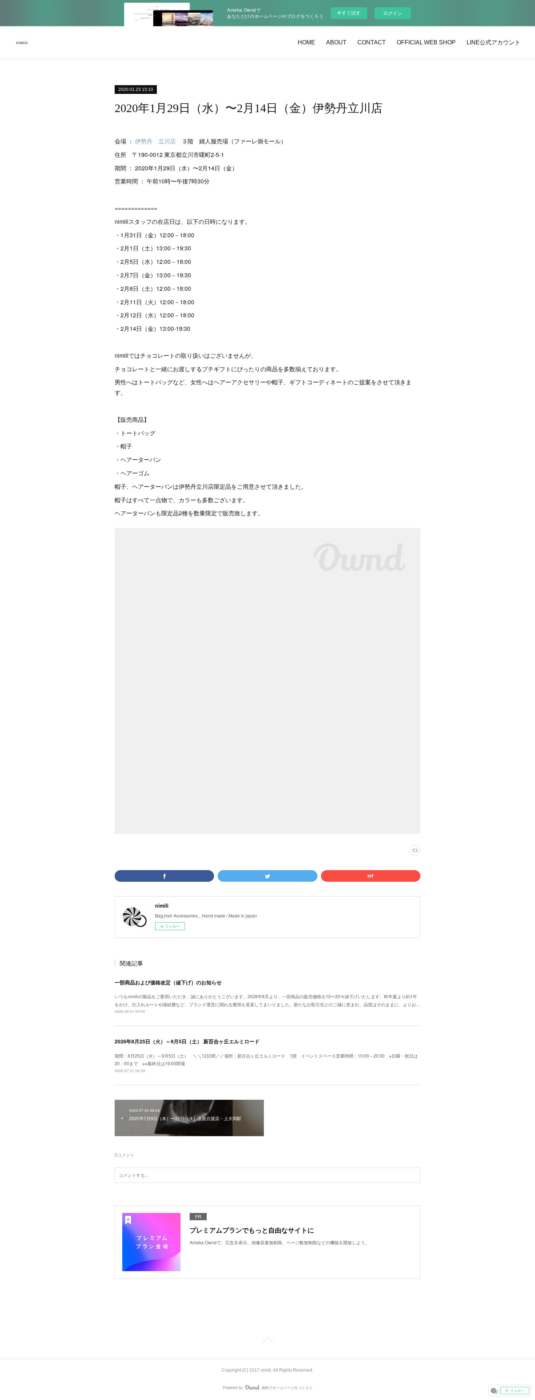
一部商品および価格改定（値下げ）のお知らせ (168, 982)
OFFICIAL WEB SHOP (426, 42)
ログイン (392, 12)
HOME (306, 42)
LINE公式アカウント (493, 42)
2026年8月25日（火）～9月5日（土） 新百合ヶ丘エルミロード (187, 1041)
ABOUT (336, 42)
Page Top (267, 1341)
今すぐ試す (349, 12)
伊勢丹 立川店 (155, 141)
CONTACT (371, 42)
